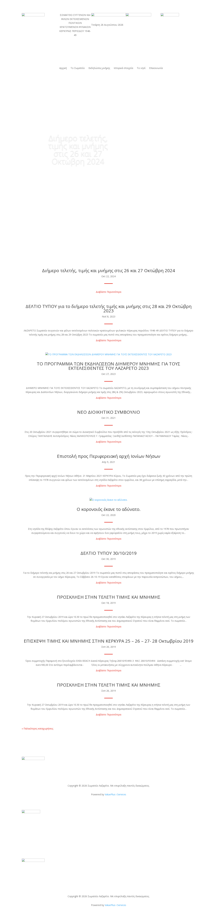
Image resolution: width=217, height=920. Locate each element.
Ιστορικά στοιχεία (123, 68)
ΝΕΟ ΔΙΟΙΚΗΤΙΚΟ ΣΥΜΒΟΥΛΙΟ (108, 412)
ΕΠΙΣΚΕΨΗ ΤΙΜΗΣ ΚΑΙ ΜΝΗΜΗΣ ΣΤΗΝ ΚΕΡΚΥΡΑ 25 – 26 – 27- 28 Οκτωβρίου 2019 (108, 641)
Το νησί (141, 68)
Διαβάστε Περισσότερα (108, 291)
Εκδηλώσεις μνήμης (99, 68)
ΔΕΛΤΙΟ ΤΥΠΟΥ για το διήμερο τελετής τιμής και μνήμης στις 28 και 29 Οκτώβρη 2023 (109, 308)
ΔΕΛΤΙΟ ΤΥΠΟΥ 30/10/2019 (109, 553)
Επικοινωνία (156, 68)
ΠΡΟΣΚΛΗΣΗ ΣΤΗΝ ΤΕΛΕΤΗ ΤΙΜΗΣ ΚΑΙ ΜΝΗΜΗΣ (108, 597)
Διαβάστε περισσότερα (78, 174)
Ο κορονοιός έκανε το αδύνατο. (109, 509)
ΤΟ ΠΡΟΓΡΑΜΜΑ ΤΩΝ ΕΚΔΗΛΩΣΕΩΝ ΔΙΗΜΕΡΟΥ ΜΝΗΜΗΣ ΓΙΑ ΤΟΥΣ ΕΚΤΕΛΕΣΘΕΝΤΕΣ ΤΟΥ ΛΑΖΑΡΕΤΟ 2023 (108, 366)
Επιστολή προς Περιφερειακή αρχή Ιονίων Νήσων (108, 456)
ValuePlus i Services (115, 794)
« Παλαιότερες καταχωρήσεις (37, 728)
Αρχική (63, 68)
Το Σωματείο (78, 68)
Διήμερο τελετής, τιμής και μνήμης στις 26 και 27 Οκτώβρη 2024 (78, 149)
